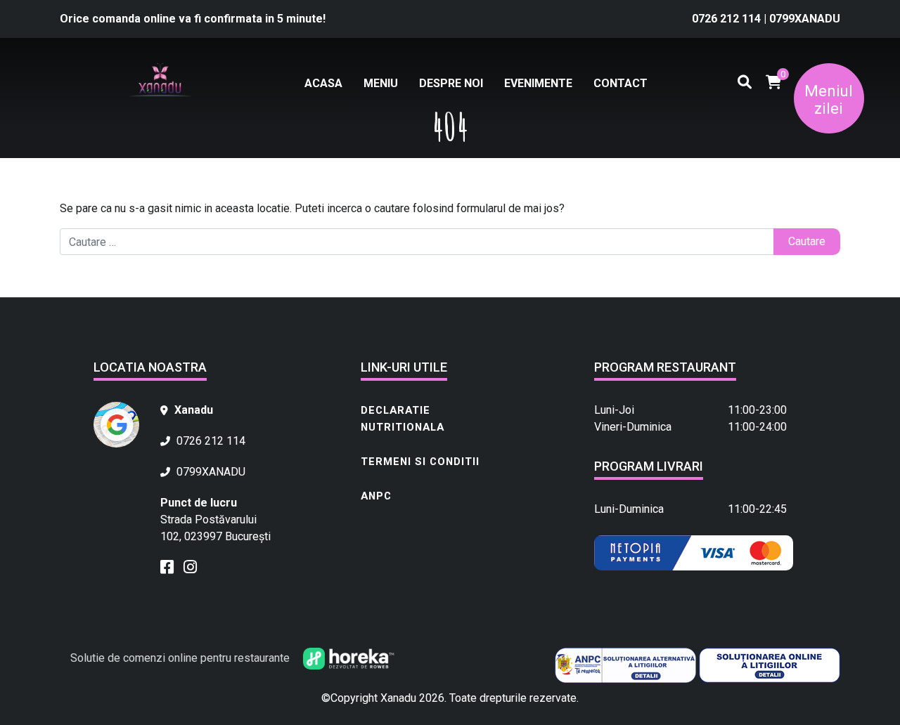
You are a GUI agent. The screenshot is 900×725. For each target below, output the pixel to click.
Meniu (381, 83)
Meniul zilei (828, 99)
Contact (620, 83)
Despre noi (451, 83)
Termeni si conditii (420, 461)
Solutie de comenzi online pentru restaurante (181, 658)
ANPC (376, 496)
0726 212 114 (728, 18)
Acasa (323, 83)
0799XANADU (804, 18)
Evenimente (538, 83)
